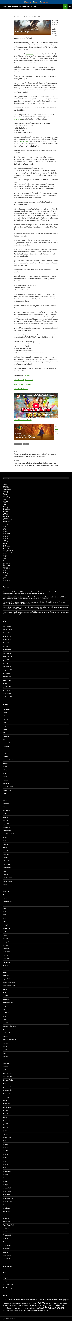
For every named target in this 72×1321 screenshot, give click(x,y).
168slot (5, 712)
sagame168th (7, 489)
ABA (4, 739)
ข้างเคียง (17, 16)
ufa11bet (5, 1043)
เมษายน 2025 (7, 680)
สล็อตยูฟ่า (6, 1184)
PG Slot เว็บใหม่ (7, 901)
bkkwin (5, 776)
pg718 (4, 908)
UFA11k (5, 1046)
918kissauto (6, 733)
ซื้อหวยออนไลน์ (7, 520)
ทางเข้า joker (6, 565)
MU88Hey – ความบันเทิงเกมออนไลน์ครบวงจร (20, 7)
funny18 (5, 820)
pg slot (5, 555)
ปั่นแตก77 (6, 1117)
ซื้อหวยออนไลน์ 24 (8, 1080)
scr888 (5, 992)
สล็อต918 (5, 1168)
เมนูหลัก (70, 6)
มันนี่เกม (5, 1127)
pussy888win (6, 962)
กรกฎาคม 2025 (7, 670)
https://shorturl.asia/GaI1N (23, 420)
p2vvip (5, 888)
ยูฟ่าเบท (5, 1130)
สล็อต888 (5, 536)
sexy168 (5, 996)
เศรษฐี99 (5, 1252)
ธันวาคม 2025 (7, 653)
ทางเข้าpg (6, 1097)
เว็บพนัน (5, 1232)
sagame (5, 972)
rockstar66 (6, 969)
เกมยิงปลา (6, 1218)
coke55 (5, 800)
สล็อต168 (5, 1144)
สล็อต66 (5, 531)
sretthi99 (5, 1023)
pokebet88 (6, 948)
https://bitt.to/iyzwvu (21, 389)
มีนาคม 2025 (6, 683)
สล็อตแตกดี (6, 1205)
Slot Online (6, 1012)
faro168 (5, 813)
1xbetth (4, 1299)
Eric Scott (37, 16)
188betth (5, 719)
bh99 (4, 773)
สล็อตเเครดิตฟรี (7, 1201)
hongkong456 (7, 830)
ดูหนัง (4, 506)
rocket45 (5, 965)
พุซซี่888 (5, 1124)
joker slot (5, 567)
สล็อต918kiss (6, 1171)
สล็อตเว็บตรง (6, 533)
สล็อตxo (5, 579)
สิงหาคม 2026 (7, 626)
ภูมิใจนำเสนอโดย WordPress (10, 1318)
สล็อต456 (5, 1147)
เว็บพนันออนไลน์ (7, 1235)
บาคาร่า (5, 543)
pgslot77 (5, 513)
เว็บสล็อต (5, 1238)
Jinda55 (5, 840)
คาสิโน (5, 1070)
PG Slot (5, 898)
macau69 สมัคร (7, 881)
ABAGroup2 (6, 743)
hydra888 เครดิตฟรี (8, 834)
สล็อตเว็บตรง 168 (8, 1198)
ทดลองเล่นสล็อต (7, 1090)
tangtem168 (6, 1033)
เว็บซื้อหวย (6, 1228)
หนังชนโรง (6, 488)
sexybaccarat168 (8, 1002)
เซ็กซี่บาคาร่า (7, 1221)
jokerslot (5, 575)
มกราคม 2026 (7, 649)
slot (4, 560)
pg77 (4, 911)
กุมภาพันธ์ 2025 (7, 687)
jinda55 (5, 528)
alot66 (5, 749)
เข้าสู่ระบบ (6, 1278)
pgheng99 (6, 501)
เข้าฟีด (5, 1281)
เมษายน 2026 (7, 639)
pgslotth (5, 945)
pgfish (4, 921)
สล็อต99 (26, 444)
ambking (5, 756)
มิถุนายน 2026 (7, 633)
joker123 (5, 486)
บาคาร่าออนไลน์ (7, 516)
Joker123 (5, 847)
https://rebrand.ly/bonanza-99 (23, 380)
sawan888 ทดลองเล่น (9, 982)
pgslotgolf (6, 942)
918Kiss (5, 729)
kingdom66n (6, 864)
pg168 (4, 526)
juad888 (5, 857)
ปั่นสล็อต (5, 1110)
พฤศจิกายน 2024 (7, 697)
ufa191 (5, 1050)
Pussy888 (5, 955)
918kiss (5, 484)
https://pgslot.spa (8, 552)
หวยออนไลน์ (6, 521)
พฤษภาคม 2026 (7, 636)
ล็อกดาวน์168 (7, 1137)
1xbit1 (5, 722)
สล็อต (4, 570)
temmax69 (6, 1036)
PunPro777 (6, 952)
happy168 (6, 824)
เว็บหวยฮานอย (7, 1245)
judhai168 (6, 861)
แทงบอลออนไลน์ (7, 1255)
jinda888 (5, 844)
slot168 (5, 1016)
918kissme (6, 736)
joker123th (6, 854)
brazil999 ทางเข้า (8, 787)
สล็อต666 (5, 1157)
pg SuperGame (7, 905)
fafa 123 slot (6, 810)
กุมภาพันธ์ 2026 (7, 646)
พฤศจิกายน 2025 (7, 656)
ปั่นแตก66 (6, 515)
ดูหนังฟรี (5, 493)
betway (5, 770)
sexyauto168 (6, 999)
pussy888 (5, 494)
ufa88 (4, 1053)
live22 (4, 504)
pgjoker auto (6, 928)
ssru (4, 1029)
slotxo (4, 545)
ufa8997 (5, 1056)
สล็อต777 (5, 1161)
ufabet (5, 1060)
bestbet (5, 766)
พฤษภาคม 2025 (7, 676)
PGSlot (5, 935)
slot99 (4, 530)
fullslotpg (5, 503)
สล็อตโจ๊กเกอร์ (7, 1208)
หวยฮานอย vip (7, 1215)
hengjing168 (6, 827)
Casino (5, 793)
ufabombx (6, 1063)
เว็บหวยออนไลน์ (7, 1242)
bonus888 (6, 783)
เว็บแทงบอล (6, 1248)
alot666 (5, 753)
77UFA (5, 726)
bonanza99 (17, 14)
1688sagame (6, 709)
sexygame (5, 1006)
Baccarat (5, 763)
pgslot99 (5, 938)
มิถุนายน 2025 (7, 673)
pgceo (4, 918)
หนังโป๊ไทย (6, 548)
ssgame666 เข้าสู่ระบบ (9, 1026)
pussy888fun (6, 958)
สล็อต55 (5, 1151)
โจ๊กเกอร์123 (6, 568)
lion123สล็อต (7, 867)
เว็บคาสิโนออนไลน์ (8, 1225)
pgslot (4, 499)
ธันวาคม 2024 (7, 693)
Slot (4, 1009)
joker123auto (7, 851)
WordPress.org (7, 1288)
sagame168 (6, 975)
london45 (5, 874)
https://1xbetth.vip (8, 550)
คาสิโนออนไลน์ (7, 1076)
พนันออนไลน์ (6, 1120)
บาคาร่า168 (6, 498)
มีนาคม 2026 (6, 643)
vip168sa (5, 1066)
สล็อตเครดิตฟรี (7, 1191)
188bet (5, 716)
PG (4, 894)
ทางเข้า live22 (7, 1093)
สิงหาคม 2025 (7, 666)
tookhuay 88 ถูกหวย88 (9, 1039)
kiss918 (5, 557)
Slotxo (4, 1019)
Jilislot (5, 837)
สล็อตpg (5, 1178)
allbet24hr (6, 746)
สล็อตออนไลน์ (7, 580)
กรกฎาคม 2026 (7, 629)
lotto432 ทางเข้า (8, 878)
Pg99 (4, 915)
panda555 (6, 891)
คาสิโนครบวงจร (7, 1073)
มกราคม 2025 (7, 690)
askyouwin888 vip (8, 760)
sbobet (5, 989)
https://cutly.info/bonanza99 (23, 384)
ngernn (5, 884)
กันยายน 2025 (7, 663)
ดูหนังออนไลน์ (7, 563)
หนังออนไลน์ (6, 509)
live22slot (23, 1303)
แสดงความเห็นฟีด (8, 1284)
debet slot (6, 803)
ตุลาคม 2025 (6, 660)
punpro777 (6, 518)
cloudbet (5, 797)
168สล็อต (9, 1299)
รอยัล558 (5, 1134)
